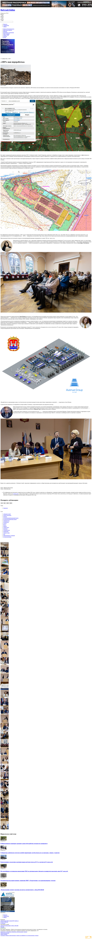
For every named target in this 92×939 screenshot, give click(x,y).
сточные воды (6, 530)
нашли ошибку (4, 934)
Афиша (5, 26)
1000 (7, 503)
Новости (5, 24)
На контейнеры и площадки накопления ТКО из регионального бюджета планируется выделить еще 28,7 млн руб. (34, 871)
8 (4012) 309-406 (14, 925)
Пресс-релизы (6, 33)
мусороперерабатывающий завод (10, 518)
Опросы (5, 36)
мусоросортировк (7, 536)
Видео (4, 37)
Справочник (6, 25)
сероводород (6, 527)
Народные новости (7, 30)
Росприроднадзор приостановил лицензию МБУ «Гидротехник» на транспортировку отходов (28, 880)
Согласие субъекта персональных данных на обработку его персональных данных (19, 935)
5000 (11, 503)
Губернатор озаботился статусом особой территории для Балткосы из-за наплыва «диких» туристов (30, 852)
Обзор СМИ (6, 35)
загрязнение (6, 522)
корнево (5, 516)
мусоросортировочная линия (10, 519)
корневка (5, 528)
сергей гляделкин (7, 515)
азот (4, 534)
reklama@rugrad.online (6, 925)
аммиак (5, 526)
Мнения (5, 31)
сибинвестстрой (7, 514)
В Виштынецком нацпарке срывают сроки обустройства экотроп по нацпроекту (24, 843)
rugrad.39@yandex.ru (14, 920)
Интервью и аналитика (8, 32)
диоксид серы (6, 532)
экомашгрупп (6, 520)
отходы (5, 523)
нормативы (5, 531)
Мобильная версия (5, 933)
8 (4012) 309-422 (4, 922)
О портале (3, 923)
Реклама (2, 926)
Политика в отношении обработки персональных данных (14, 931)
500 (4, 503)
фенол (4, 524)
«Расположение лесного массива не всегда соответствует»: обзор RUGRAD (22, 889)
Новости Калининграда (8, 28)
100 (1, 503)
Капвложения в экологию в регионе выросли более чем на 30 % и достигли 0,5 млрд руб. (27, 862)
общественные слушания (9, 535)
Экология (5, 508)
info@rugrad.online (5, 920)
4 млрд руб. (15, 493)
